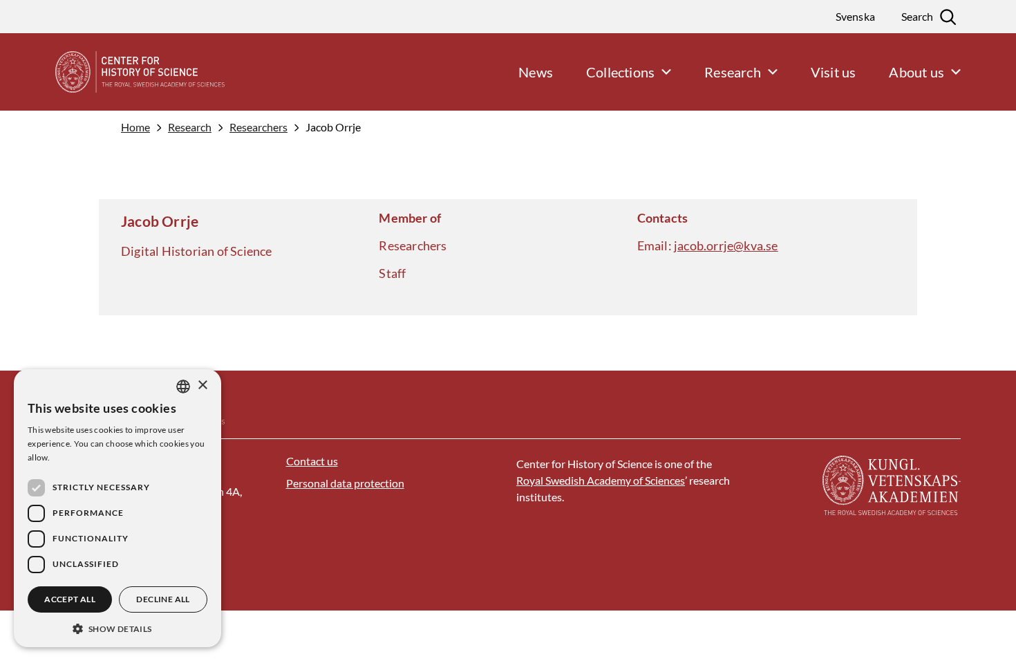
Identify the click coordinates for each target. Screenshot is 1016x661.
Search (917, 16)
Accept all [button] (69, 599)
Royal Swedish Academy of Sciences (600, 480)
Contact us (312, 460)
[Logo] (112, 72)
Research (189, 127)
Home (135, 127)
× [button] (202, 385)
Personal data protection (345, 483)
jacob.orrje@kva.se (726, 245)
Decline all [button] (162, 599)
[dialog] (117, 508)
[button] (117, 627)
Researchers (258, 127)
